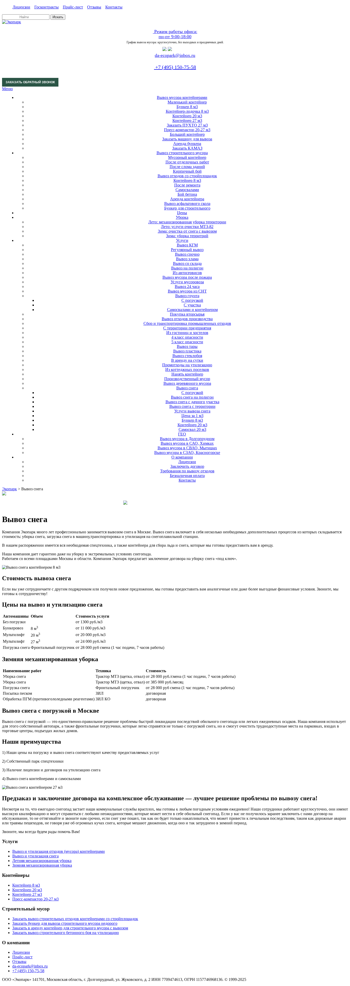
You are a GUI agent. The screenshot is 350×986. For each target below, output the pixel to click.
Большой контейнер (187, 134)
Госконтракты (46, 7)
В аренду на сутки (187, 360)
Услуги (182, 240)
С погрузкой (192, 392)
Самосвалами (187, 190)
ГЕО (182, 434)
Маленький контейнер (187, 102)
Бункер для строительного (187, 208)
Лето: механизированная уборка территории (187, 222)
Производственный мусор (187, 379)
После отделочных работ (187, 162)
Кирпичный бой (187, 171)
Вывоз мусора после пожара (187, 277)
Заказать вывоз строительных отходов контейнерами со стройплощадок (75, 919)
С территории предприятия (187, 328)
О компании (182, 457)
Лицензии (21, 7)
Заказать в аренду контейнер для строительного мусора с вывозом (70, 928)
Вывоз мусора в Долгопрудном (187, 439)
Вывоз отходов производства (187, 319)
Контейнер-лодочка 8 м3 (187, 111)
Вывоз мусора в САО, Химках (187, 443)
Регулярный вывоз (187, 249)
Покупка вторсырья (187, 314)
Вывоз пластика (187, 351)
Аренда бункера (187, 143)
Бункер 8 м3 (187, 107)
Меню (7, 89)
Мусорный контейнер (187, 157)
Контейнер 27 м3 (187, 120)
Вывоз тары (187, 346)
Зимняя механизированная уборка (42, 865)
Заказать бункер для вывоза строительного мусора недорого (64, 923)
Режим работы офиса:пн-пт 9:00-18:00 (175, 34)
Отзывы (94, 7)
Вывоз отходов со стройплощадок (187, 176)
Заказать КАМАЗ (187, 148)
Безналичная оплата (187, 475)
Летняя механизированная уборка (41, 860)
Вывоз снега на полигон (192, 397)
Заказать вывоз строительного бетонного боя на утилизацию (65, 932)
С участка (192, 305)
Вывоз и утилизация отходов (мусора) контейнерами (58, 851)
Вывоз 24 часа (187, 286)
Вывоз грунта (187, 296)
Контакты (113, 7)
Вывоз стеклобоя (187, 356)
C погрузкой (192, 300)
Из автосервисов (187, 273)
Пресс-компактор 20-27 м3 (187, 130)
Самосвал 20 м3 (192, 429)
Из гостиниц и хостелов (187, 332)
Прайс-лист (73, 7)
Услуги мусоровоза (187, 282)
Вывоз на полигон (187, 268)
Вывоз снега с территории (192, 406)
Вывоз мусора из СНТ (187, 291)
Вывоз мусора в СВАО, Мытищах (187, 448)
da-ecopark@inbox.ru (175, 55)
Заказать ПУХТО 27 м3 (187, 125)
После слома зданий (187, 166)
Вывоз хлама (187, 259)
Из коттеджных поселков (187, 369)
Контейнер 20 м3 (187, 116)
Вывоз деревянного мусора (187, 383)
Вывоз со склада (187, 263)
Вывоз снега (187, 388)
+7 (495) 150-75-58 (175, 67)
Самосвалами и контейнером (192, 309)
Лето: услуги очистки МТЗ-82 (187, 226)
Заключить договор (187, 466)
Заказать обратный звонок (30, 82)
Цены (182, 213)
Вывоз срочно (187, 254)
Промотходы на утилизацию (187, 365)
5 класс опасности (187, 342)
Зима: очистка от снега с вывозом (187, 231)
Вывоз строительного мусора (182, 153)
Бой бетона (187, 194)
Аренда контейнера (187, 199)
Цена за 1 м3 (192, 415)
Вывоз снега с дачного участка (192, 402)
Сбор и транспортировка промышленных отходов (187, 323)
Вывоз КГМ (187, 245)
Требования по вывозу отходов (187, 471)
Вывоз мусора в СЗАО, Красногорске (187, 452)
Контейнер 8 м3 (187, 180)
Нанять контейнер (187, 374)
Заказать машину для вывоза (187, 139)
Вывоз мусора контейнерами (182, 97)
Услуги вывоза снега (192, 411)
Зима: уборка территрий (187, 236)
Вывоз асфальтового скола (187, 203)
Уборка (182, 217)
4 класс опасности (187, 337)
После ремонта (187, 185)
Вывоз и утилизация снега (35, 856)
